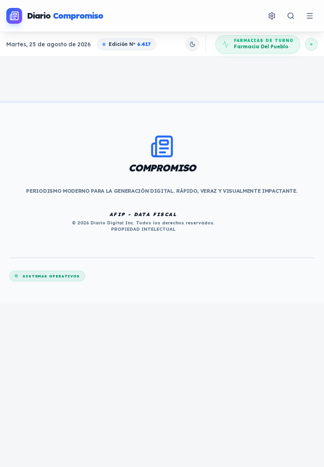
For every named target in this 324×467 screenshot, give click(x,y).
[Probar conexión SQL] (311, 44)
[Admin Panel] (272, 16)
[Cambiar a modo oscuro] (192, 44)
